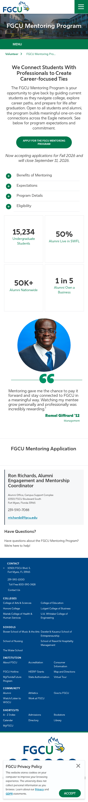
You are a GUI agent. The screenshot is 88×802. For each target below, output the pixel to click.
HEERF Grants (36, 672)
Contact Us (14, 590)
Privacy (39, 789)
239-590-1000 (16, 580)
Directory (33, 720)
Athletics (33, 693)
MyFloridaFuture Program (12, 679)
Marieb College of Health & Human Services (17, 616)
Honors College (11, 609)
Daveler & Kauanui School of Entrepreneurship (56, 634)
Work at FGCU (36, 698)
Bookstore (59, 715)
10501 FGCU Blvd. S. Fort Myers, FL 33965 (19, 570)
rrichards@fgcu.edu (22, 517)
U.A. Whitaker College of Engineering (54, 616)
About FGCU (10, 662)
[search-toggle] (67, 7)
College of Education (52, 603)
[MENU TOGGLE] (81, 7)
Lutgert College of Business (55, 609)
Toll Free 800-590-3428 (22, 584)
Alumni (7, 693)
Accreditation (35, 662)
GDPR (9, 794)
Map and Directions (64, 672)
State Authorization (38, 677)
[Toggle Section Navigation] (44, 44)
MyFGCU (8, 726)
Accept (70, 793)
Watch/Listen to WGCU (12, 700)
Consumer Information (60, 664)
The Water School (13, 650)
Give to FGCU (61, 693)
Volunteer (11, 54)
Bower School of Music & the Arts (21, 632)
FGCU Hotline (10, 672)
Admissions (34, 715)
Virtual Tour (60, 677)
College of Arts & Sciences (17, 603)
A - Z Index (9, 715)
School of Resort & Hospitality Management (57, 643)
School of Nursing (13, 641)
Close (78, 765)
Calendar (8, 720)
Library (57, 720)
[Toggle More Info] (8, 176)
